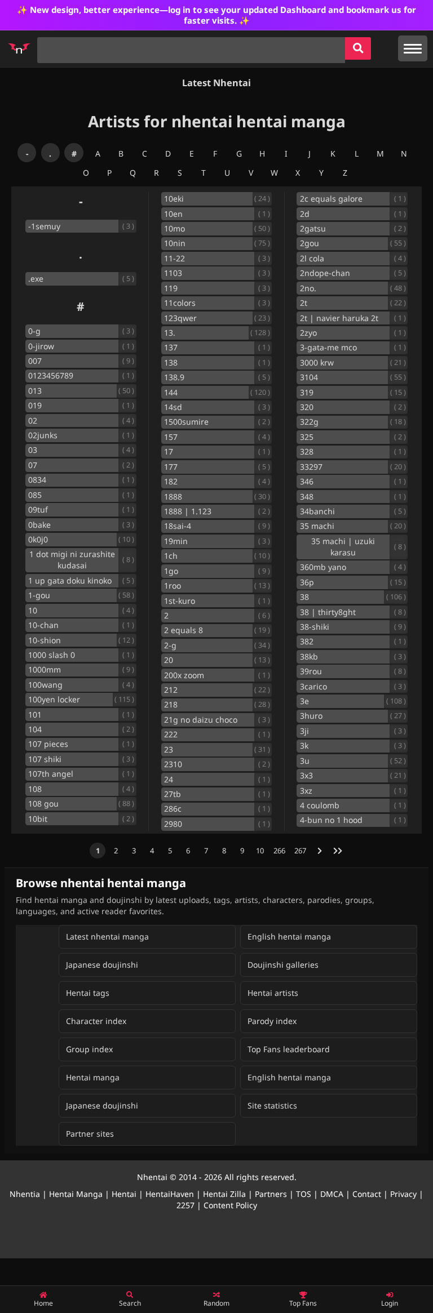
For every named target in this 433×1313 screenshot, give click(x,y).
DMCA (331, 1194)
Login (389, 1303)
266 (279, 850)
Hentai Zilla (224, 1194)
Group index (89, 1049)
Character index (96, 1021)
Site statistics (272, 1105)
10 (260, 850)
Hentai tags (87, 992)
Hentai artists (273, 992)
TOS (303, 1194)
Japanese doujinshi (102, 964)
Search (130, 1303)
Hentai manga (93, 1077)
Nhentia (25, 1194)
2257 (185, 1205)
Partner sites (90, 1133)
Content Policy (230, 1205)
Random (216, 1303)
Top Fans (303, 1303)
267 (300, 850)
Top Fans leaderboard (289, 1049)
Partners (271, 1194)
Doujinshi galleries (283, 964)
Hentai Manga (76, 1194)
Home (43, 1303)
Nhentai (152, 1177)
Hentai (124, 1194)
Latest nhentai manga (107, 936)
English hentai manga (289, 936)
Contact (366, 1194)
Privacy (403, 1194)
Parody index (272, 1021)
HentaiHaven (169, 1194)
